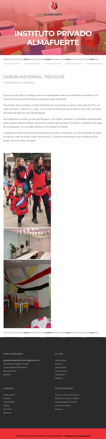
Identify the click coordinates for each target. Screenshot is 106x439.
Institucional (60, 360)
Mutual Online (9, 371)
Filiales (6, 405)
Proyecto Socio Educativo (67, 395)
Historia (58, 364)
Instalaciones (61, 371)
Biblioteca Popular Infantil (67, 398)
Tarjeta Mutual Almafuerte (15, 367)
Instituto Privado (62, 405)
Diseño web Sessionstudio (78, 436)
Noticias (7, 374)
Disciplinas (60, 374)
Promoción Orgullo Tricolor (16, 364)
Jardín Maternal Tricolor (66, 402)
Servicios (7, 409)
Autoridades (60, 367)
